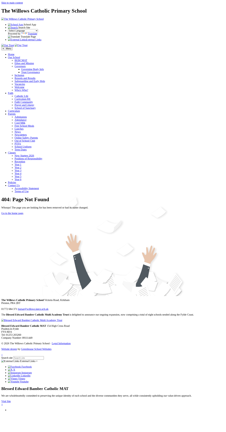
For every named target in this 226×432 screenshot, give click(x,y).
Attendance (20, 119)
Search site (7, 357)
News (18, 131)
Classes (12, 152)
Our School (14, 57)
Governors (20, 66)
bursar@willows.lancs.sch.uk (33, 309)
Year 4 (18, 173)
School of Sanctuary (25, 108)
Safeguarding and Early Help (30, 81)
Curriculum (14, 111)
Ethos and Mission (24, 63)
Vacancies (20, 84)
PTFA (18, 143)
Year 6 (18, 179)
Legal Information (61, 343)
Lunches (19, 128)
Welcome (19, 87)
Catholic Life (21, 96)
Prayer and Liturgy (24, 105)
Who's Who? (21, 90)
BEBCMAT (21, 60)
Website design (9, 349)
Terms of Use (22, 191)
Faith (10, 93)
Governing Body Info (32, 69)
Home (11, 54)
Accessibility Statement (27, 188)
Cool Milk (20, 122)
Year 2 (18, 167)
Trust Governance (30, 72)
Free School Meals (24, 125)
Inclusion (19, 75)
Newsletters (21, 134)
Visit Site (6, 401)
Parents (12, 114)
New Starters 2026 (24, 155)
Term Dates (21, 149)
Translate (32, 33)
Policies (12, 182)
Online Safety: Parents (26, 137)
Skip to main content (12, 2)
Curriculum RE (23, 99)
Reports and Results (25, 78)
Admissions (21, 116)
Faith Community (24, 102)
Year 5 (18, 176)
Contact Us (14, 185)
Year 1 (18, 164)
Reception (20, 161)
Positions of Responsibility (28, 158)
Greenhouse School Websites (36, 349)
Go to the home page (12, 213)
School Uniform (23, 146)
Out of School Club (25, 140)
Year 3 (18, 170)
